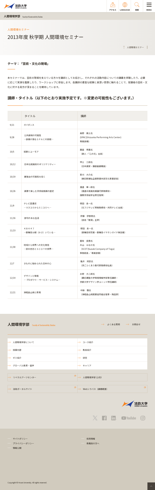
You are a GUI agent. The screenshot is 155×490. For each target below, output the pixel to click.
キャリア (87, 365)
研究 (85, 357)
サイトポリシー (20, 438)
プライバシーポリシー (23, 443)
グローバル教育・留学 (23, 365)
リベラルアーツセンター (24, 377)
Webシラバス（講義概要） (96, 388)
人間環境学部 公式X (92, 377)
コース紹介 (88, 342)
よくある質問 (113, 324)
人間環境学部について (23, 342)
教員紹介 (87, 349)
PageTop (151, 486)
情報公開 (17, 447)
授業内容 (17, 349)
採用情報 (91, 438)
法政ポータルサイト (22, 388)
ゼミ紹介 (17, 357)
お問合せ (136, 324)
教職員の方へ (93, 443)
